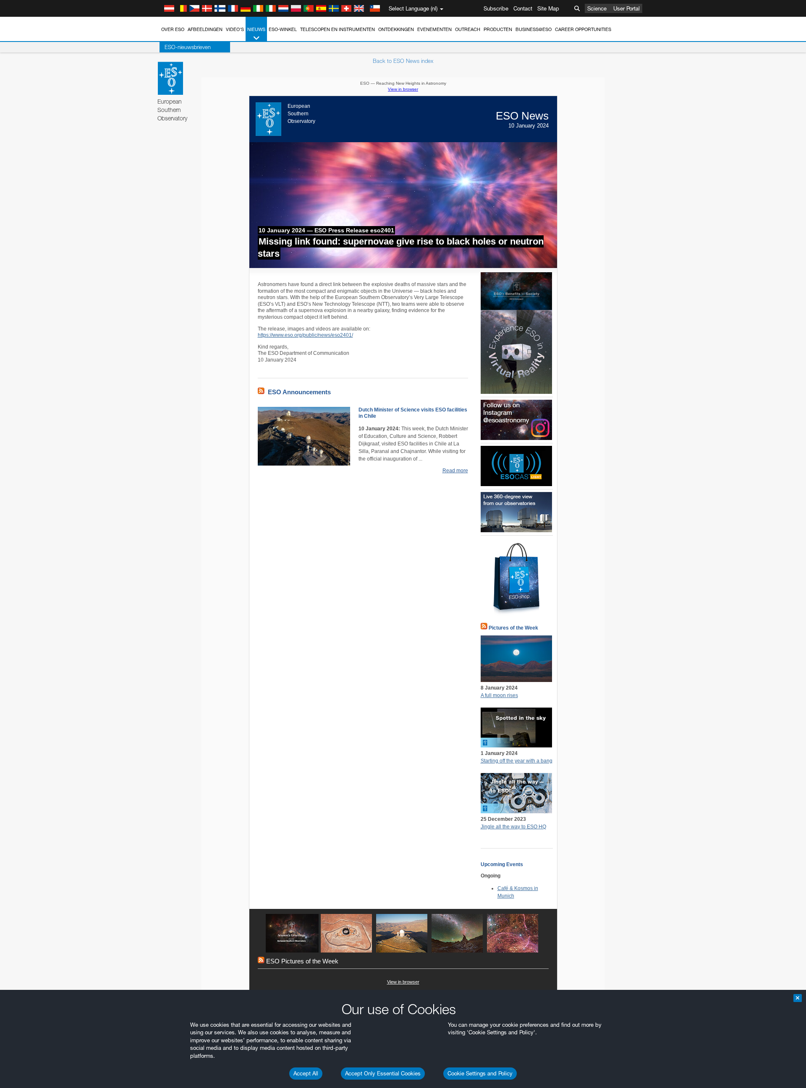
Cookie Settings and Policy (480, 1073)
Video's (235, 29)
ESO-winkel (283, 29)
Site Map (548, 8)
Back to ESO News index (403, 60)
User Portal (626, 8)
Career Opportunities (583, 29)
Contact (522, 8)
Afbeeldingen (205, 29)
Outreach (467, 29)
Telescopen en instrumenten (337, 29)
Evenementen (434, 29)
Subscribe (496, 8)
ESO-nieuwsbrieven (188, 47)
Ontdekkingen (396, 29)
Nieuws (256, 29)
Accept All (305, 1073)
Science (597, 8)
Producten (498, 29)
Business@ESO (534, 29)
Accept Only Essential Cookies (383, 1073)
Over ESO (172, 29)
